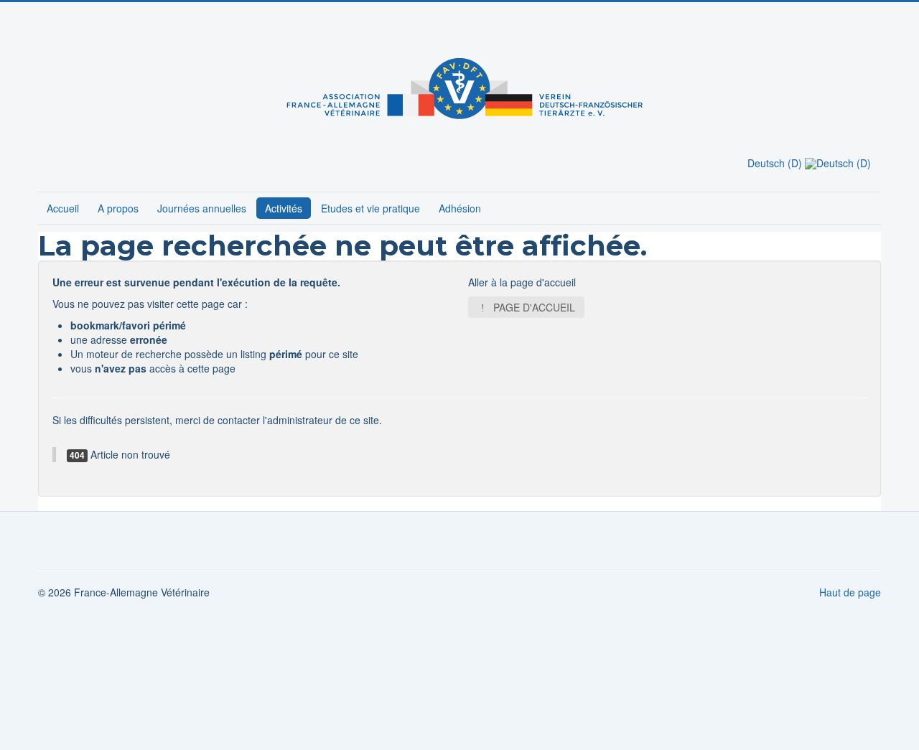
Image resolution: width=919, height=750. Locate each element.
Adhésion (460, 208)
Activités (283, 208)
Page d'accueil (532, 307)
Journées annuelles (201, 208)
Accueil (63, 208)
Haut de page (850, 592)
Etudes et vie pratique (370, 208)
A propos (118, 208)
